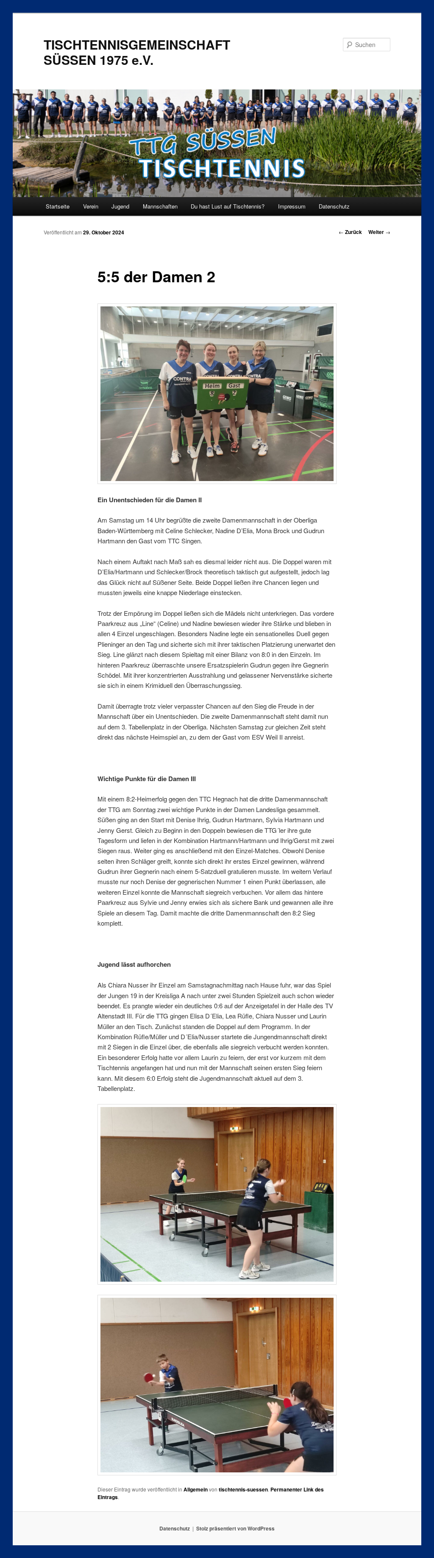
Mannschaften (160, 206)
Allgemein (196, 1489)
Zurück (350, 232)
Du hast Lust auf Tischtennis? (227, 206)
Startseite (58, 206)
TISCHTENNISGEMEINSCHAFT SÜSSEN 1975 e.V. (137, 52)
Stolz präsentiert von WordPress (235, 1528)
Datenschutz (334, 206)
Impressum (292, 206)
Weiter (379, 232)
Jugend (120, 206)
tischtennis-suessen (243, 1489)
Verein (90, 206)
